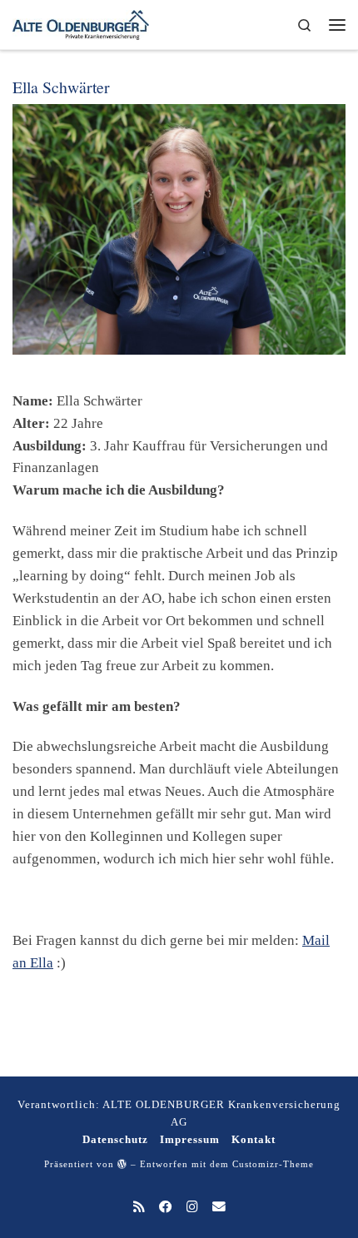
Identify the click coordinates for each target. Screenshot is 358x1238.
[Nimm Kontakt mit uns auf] (219, 1207)
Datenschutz (115, 1139)
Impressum (190, 1139)
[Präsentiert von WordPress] (122, 1163)
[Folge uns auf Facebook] (165, 1207)
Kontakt (253, 1139)
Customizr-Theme (273, 1164)
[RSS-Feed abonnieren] (139, 1207)
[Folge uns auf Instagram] (192, 1207)
